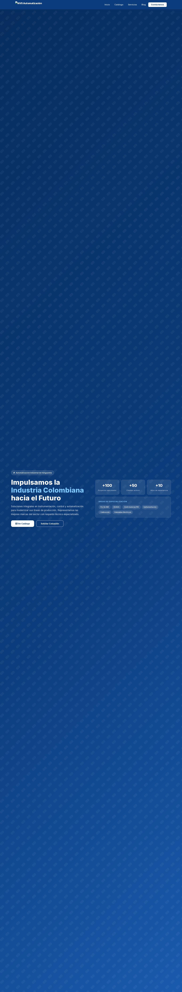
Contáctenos (157, 4)
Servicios (132, 4)
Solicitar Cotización (50, 523)
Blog (143, 4)
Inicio (107, 4)
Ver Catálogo (23, 523)
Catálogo (118, 4)
